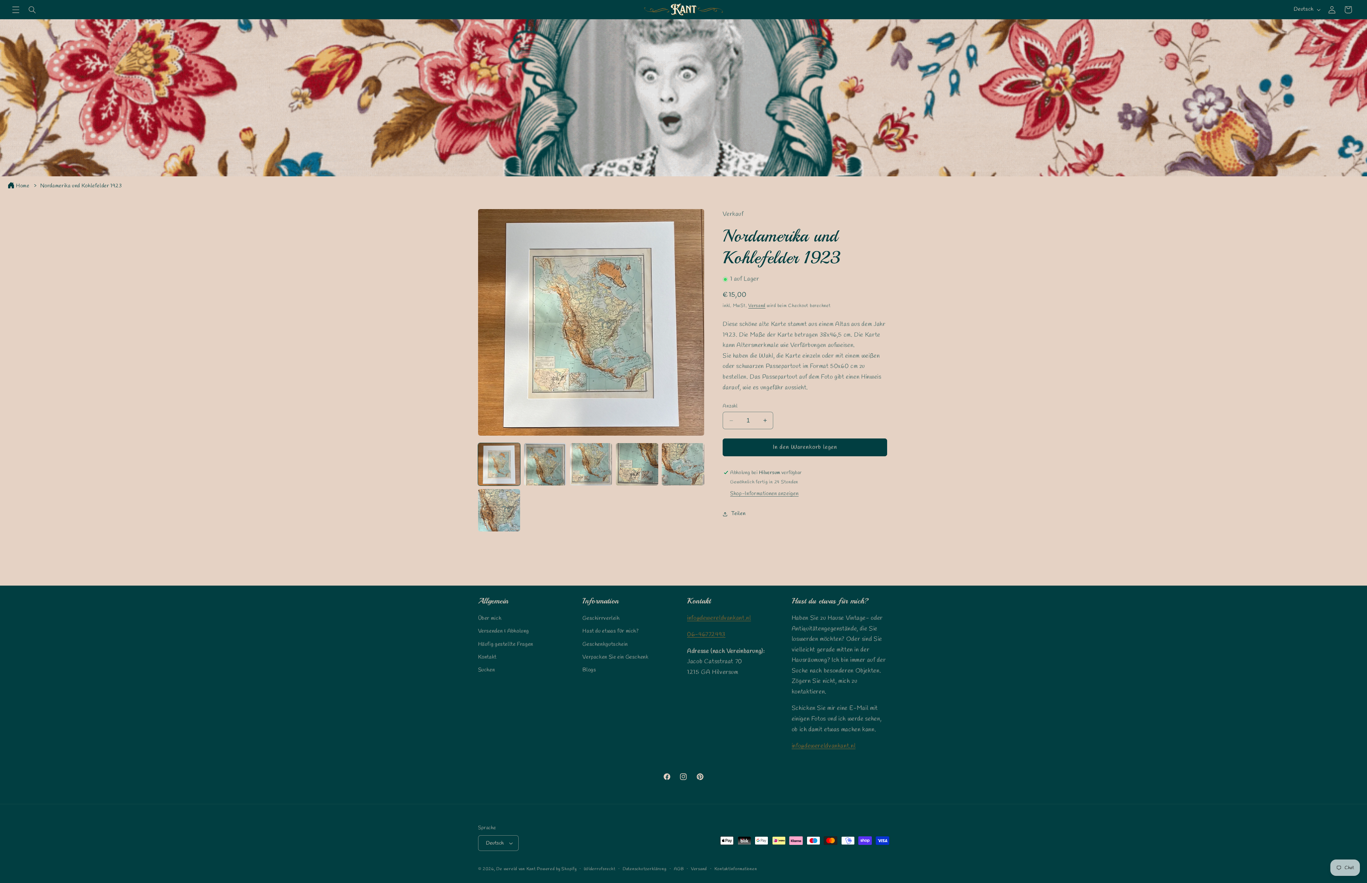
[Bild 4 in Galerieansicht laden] (637, 464)
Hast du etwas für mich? (610, 631)
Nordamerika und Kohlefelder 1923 (81, 185)
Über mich (490, 618)
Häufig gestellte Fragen (506, 644)
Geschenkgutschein (605, 644)
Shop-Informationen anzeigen (764, 493)
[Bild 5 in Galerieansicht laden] (683, 464)
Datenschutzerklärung (645, 869)
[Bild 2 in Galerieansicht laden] (545, 464)
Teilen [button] (738, 513)
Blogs (589, 670)
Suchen (486, 670)
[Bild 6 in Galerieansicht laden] (499, 510)
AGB (679, 869)
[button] (15, 9)
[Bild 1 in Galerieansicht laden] (499, 464)
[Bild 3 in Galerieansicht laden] (591, 464)
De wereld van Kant (515, 869)
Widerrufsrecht (599, 869)
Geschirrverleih (600, 618)
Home (23, 185)
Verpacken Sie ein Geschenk (615, 657)
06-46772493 (706, 634)
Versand (756, 306)
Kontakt (487, 657)
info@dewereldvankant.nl (719, 618)
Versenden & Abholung (503, 631)
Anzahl (730, 406)
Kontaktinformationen (735, 869)
